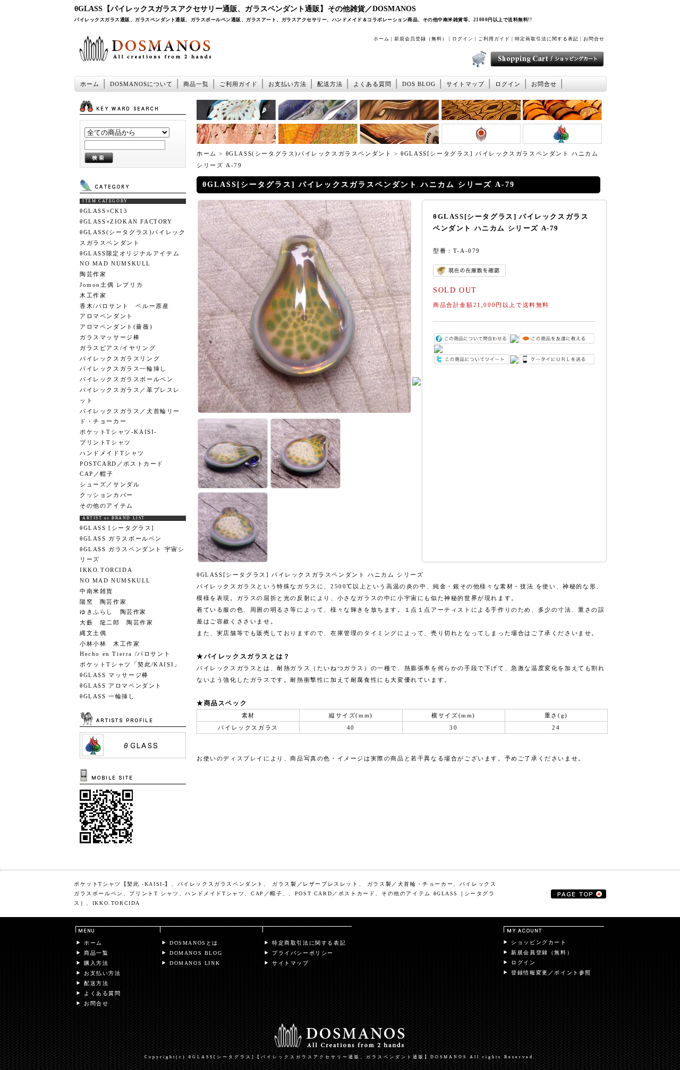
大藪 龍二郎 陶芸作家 (117, 622)
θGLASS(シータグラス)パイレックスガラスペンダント (132, 237)
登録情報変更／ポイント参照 (551, 972)
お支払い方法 (287, 84)
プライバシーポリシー (303, 953)
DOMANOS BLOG (195, 953)
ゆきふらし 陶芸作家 (113, 612)
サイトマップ (465, 84)
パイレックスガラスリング (120, 358)
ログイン (462, 38)
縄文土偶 (93, 633)
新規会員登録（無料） (420, 38)
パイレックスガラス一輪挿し (123, 368)
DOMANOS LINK (194, 963)
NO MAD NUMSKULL (115, 263)
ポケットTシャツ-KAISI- (118, 432)
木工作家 (93, 295)
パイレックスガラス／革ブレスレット (130, 395)
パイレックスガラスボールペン (126, 379)
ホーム (381, 38)
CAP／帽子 (97, 473)
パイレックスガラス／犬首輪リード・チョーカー (130, 416)
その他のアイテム (106, 505)
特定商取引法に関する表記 (547, 38)
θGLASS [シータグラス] (117, 528)
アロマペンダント (106, 316)
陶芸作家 (93, 274)
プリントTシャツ (105, 442)
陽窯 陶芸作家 (103, 601)
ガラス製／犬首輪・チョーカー (410, 884)
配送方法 (330, 84)
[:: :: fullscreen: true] (132, 755)
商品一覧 (196, 84)
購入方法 (96, 963)
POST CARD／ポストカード (335, 893)
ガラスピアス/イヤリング (118, 348)
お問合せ (594, 38)
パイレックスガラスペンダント (220, 884)
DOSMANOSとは (193, 943)
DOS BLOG (419, 84)
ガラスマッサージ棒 (110, 337)
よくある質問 (372, 84)
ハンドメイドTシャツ (112, 453)
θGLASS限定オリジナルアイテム (130, 253)
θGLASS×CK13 (104, 211)
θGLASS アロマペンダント (121, 685)
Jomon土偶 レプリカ (111, 284)
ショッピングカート (538, 942)
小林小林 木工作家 (110, 643)
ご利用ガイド (494, 38)
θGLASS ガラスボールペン (121, 538)
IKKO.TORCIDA (106, 570)
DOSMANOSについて (141, 84)
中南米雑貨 (96, 591)
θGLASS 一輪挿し (107, 696)
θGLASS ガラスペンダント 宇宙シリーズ (132, 554)
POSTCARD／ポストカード (122, 463)
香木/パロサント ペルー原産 (124, 306)
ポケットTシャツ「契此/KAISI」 (130, 664)
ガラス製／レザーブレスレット (315, 884)
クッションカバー (106, 495)
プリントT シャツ (153, 893)
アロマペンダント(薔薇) (116, 326)
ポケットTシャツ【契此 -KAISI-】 (122, 884)
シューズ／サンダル (110, 484)
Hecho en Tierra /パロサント (128, 653)
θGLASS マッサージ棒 (114, 675)
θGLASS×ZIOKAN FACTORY (126, 221)
